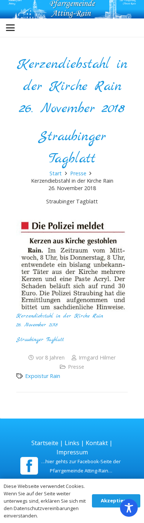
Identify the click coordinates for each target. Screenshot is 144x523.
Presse (76, 366)
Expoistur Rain (42, 375)
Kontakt (97, 443)
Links (72, 443)
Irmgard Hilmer (97, 357)
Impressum (72, 452)
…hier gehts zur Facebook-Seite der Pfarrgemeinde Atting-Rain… (81, 466)
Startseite (44, 443)
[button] (10, 27)
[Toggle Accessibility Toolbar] (128, 507)
